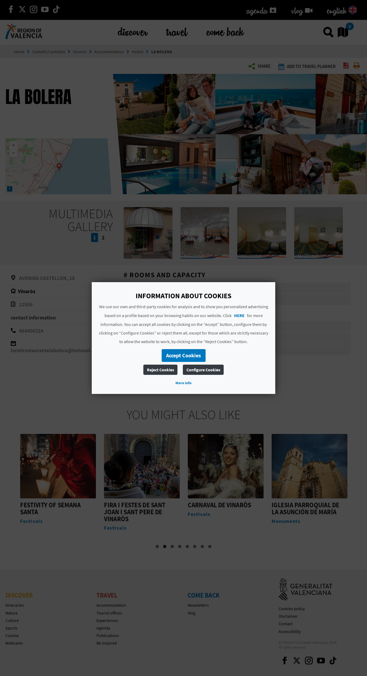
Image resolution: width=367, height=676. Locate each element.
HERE (239, 315)
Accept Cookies (183, 355)
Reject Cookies (160, 369)
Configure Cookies (203, 369)
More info (183, 382)
